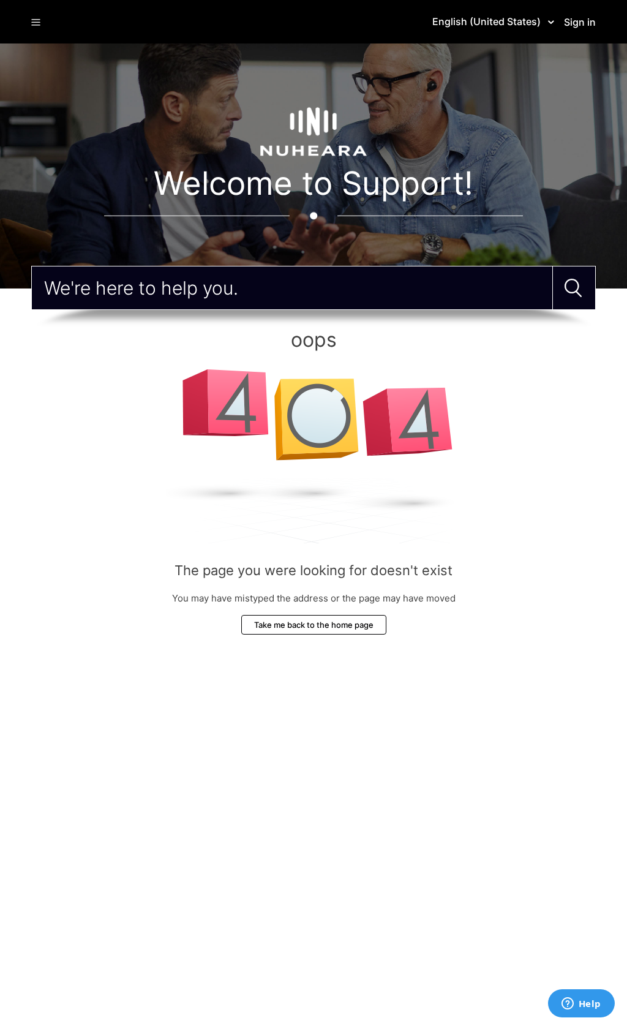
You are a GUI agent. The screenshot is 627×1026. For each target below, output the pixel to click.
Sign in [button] (580, 22)
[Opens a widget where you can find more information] (581, 1004)
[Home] (313, 131)
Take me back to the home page (314, 625)
